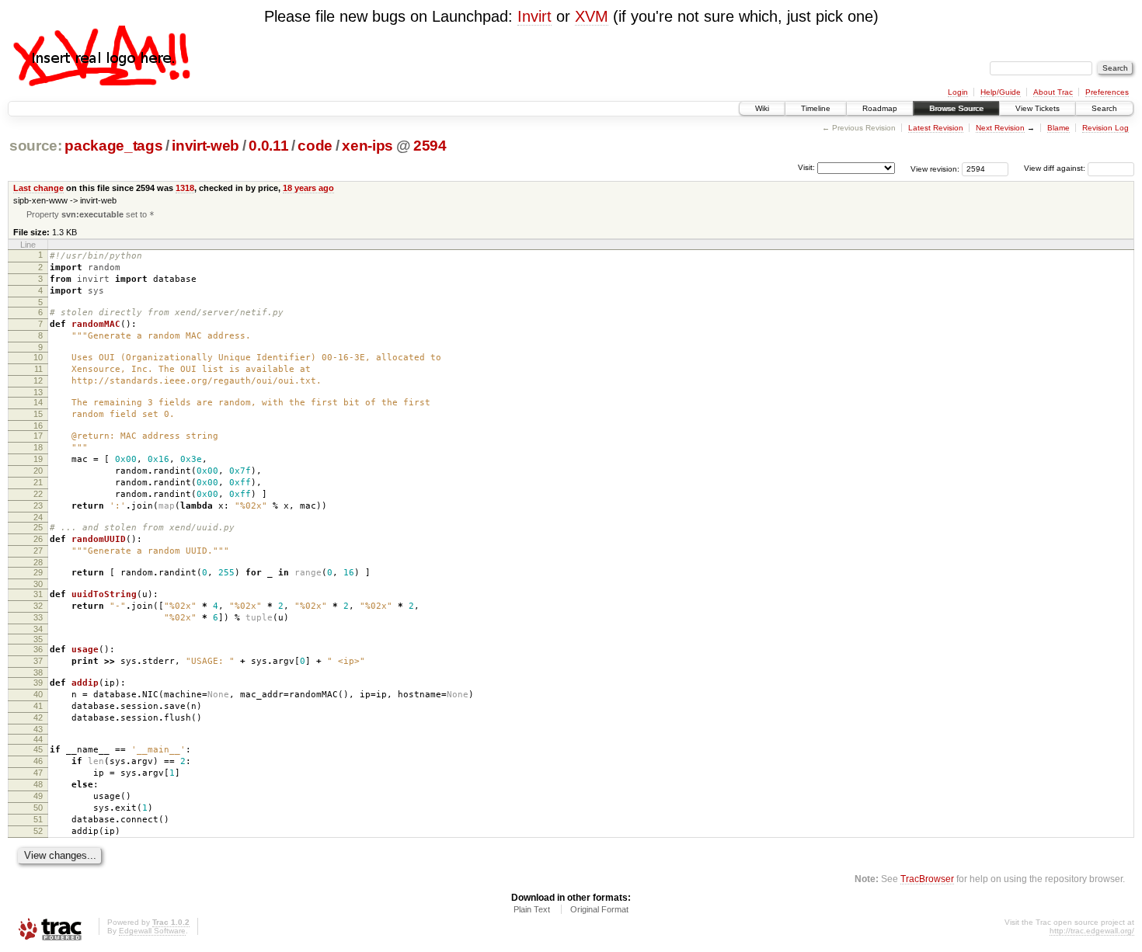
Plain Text (532, 909)
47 (38, 772)
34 (38, 629)
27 (38, 550)
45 (38, 749)
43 (38, 729)
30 (38, 584)
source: (35, 145)
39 (38, 682)
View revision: (934, 168)
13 (38, 392)
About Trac (1053, 92)
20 (38, 470)
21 (38, 482)
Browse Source (956, 108)
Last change (38, 188)
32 (38, 605)
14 (38, 402)
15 (38, 414)
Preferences (1107, 92)
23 (38, 505)
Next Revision (1000, 127)
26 (38, 539)
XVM (591, 16)
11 (38, 369)
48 (38, 784)
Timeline (815, 108)
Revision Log (1105, 127)
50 (38, 807)
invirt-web (205, 145)
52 (38, 831)
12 (38, 380)
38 (38, 672)
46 (38, 761)
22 (38, 494)
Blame (1058, 127)
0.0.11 (268, 145)
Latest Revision (935, 127)
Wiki (762, 108)
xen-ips (367, 145)
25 (38, 527)
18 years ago (308, 188)
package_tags (113, 145)
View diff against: (1056, 168)
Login (958, 92)
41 (38, 706)
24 (38, 517)
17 (38, 435)
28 (38, 562)
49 (38, 796)
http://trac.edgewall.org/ (1092, 930)
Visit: (806, 167)
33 (38, 617)
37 (38, 660)
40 (38, 694)
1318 (185, 188)
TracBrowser (927, 879)
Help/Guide (1000, 92)
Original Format (599, 909)
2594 (430, 145)
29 (38, 572)
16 (38, 425)
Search (1104, 108)
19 (38, 459)
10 (38, 357)
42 (38, 717)
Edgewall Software (152, 930)
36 (38, 649)
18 (38, 447)
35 (38, 639)
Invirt (534, 16)
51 (38, 819)
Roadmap (879, 108)
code (315, 145)
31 (38, 594)
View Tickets (1037, 108)
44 (38, 739)
